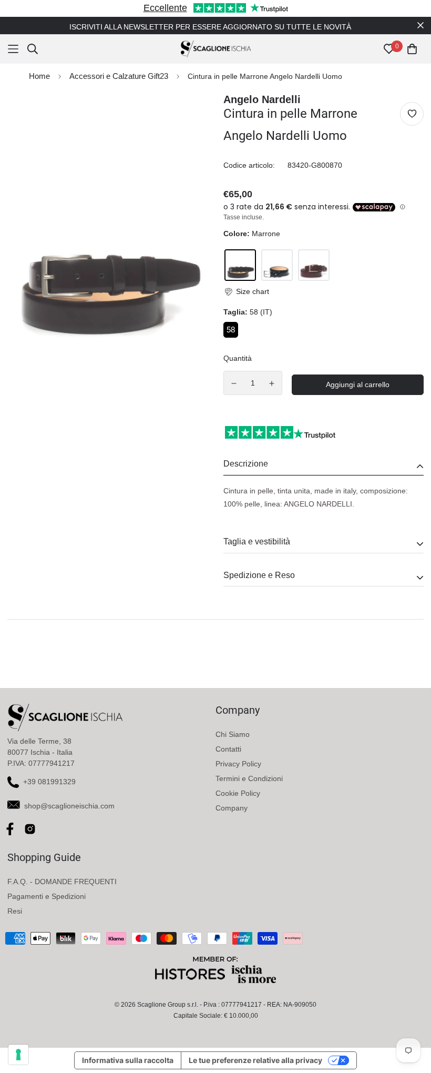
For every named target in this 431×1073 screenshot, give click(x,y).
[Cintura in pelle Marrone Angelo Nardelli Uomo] (240, 265)
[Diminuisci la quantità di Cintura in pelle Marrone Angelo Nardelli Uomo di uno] (234, 383)
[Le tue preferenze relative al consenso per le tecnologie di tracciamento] (18, 1055)
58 (231, 329)
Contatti (228, 749)
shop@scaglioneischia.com (69, 806)
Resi (14, 911)
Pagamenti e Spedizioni (46, 896)
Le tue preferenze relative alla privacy (255, 1060)
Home (39, 76)
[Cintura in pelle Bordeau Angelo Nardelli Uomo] (314, 265)
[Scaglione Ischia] (215, 49)
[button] (246, 291)
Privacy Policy (238, 764)
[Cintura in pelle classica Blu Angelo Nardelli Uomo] (277, 265)
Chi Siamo (233, 734)
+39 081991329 (49, 781)
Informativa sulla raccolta (127, 1060)
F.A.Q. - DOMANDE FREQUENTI (62, 881)
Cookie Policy (238, 793)
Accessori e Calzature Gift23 (118, 76)
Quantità (237, 358)
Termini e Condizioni (249, 778)
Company (232, 808)
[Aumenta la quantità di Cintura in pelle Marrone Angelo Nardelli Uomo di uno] (272, 383)
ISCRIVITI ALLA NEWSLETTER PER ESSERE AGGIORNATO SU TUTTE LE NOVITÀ (210, 27)
